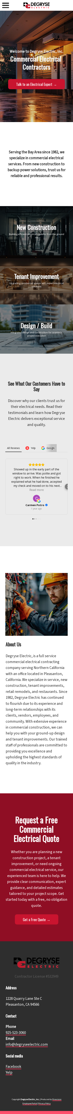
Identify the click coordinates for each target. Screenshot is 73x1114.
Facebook (13, 1066)
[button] (5, 486)
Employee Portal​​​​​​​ (30, 1103)
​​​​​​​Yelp (9, 1072)
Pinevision (56, 1099)
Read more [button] (36, 490)
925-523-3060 (16, 1032)
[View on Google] (36, 498)
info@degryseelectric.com (27, 1044)
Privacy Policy (44, 1103)
